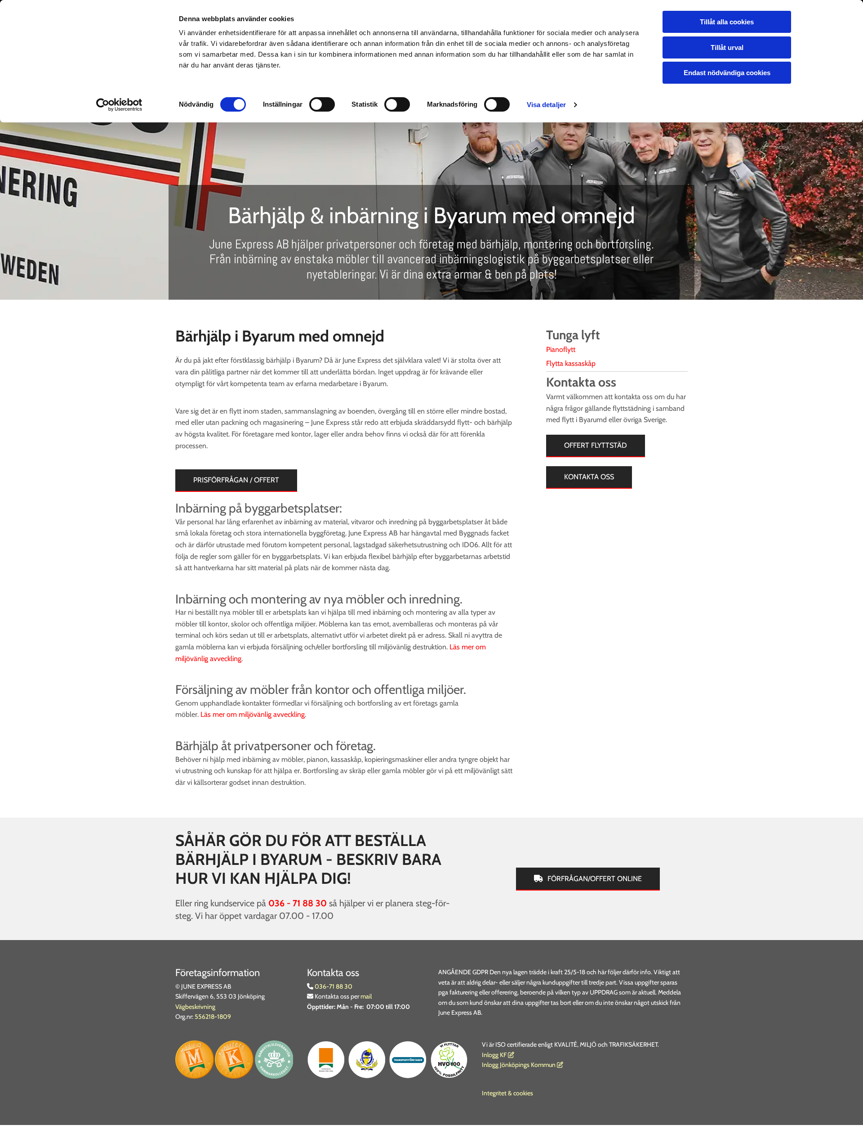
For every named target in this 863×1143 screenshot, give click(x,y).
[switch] (322, 104)
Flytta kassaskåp (571, 363)
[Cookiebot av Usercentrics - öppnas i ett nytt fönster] (119, 105)
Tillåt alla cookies (727, 22)
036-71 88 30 (332, 986)
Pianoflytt (560, 349)
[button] (236, 480)
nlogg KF (495, 1055)
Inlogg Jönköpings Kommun (522, 1065)
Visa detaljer (546, 104)
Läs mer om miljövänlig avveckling (252, 714)
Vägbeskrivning (195, 1007)
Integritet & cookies (507, 1093)
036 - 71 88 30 (297, 903)
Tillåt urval (727, 47)
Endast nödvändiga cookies (727, 72)
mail (366, 996)
